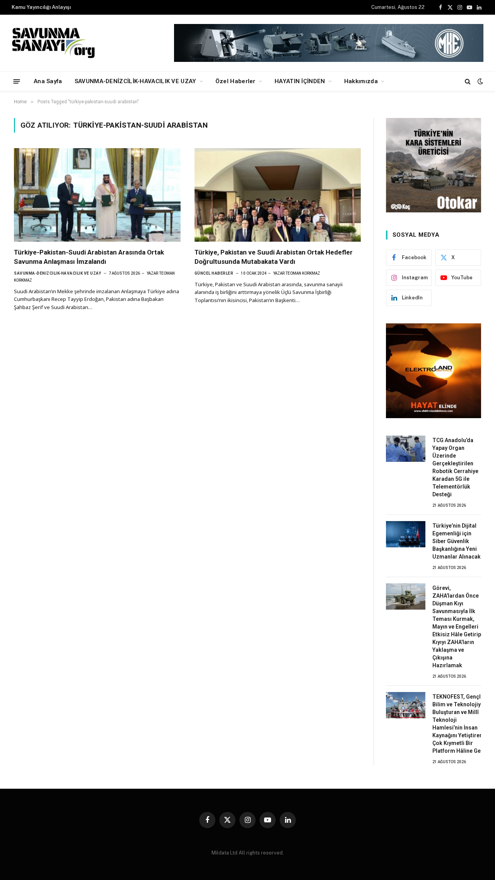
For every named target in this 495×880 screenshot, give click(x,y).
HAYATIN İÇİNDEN (300, 81)
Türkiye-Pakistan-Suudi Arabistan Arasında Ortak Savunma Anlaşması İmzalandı (89, 256)
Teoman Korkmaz (302, 273)
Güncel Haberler (214, 273)
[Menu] (17, 81)
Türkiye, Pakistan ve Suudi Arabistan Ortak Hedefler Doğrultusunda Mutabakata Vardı (274, 256)
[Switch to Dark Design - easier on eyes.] (479, 81)
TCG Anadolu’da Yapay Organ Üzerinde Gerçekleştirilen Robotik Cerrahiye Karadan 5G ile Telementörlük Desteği (455, 467)
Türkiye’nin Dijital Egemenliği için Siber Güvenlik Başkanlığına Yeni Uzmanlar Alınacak (456, 541)
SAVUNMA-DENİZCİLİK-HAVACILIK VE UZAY (135, 81)
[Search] (467, 81)
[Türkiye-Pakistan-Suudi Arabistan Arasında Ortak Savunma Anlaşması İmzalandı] (97, 195)
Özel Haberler (235, 81)
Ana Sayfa (48, 81)
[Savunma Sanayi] (54, 43)
